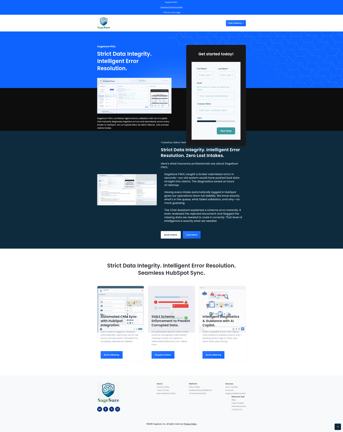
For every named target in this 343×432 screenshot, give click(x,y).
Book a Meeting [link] (235, 23)
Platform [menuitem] (193, 383)
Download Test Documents (172, 7)
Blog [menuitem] (234, 400)
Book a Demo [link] (170, 234)
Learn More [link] (191, 234)
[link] (127, 189)
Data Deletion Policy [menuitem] (166, 393)
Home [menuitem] (160, 383)
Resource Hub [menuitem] (238, 396)
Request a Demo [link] (163, 355)
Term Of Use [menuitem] (163, 390)
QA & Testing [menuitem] (231, 387)
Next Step (226, 131)
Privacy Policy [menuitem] (163, 387)
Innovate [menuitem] (229, 390)
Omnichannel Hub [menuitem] (197, 393)
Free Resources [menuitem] (239, 406)
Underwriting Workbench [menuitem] (200, 390)
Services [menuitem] (229, 383)
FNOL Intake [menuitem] (194, 387)
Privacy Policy (190, 424)
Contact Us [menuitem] (237, 409)
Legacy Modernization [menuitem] (235, 393)
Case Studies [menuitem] (238, 403)
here (178, 12)
